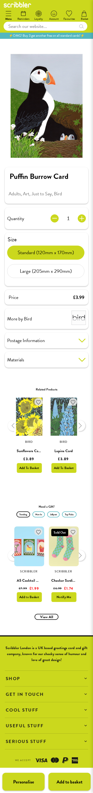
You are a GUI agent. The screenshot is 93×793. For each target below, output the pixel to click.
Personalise (23, 781)
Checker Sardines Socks (69, 580)
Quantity (15, 218)
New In (38, 514)
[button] (46, 678)
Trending (23, 514)
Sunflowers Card (29, 451)
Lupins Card (63, 451)
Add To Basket (29, 467)
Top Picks (69, 514)
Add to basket (70, 781)
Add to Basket (29, 597)
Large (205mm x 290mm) (46, 271)
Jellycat (53, 514)
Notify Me (64, 597)
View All (46, 617)
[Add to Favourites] (38, 402)
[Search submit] (81, 26)
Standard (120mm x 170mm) (46, 252)
